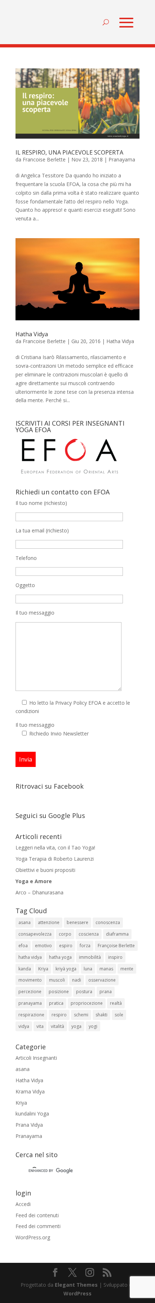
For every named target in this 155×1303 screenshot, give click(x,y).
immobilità (90, 957)
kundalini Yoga (32, 1113)
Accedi (23, 1204)
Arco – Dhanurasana (39, 892)
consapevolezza (35, 934)
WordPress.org (32, 1237)
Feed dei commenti (38, 1226)
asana (24, 922)
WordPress (77, 1293)
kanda (24, 969)
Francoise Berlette (44, 159)
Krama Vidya (30, 1091)
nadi (76, 980)
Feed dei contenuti (37, 1215)
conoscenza (108, 922)
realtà (116, 1003)
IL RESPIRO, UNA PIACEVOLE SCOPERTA (69, 152)
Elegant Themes (76, 1284)
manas (106, 969)
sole (119, 1015)
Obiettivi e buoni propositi (45, 869)
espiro (65, 946)
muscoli (57, 980)
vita (40, 1026)
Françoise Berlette (116, 946)
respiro (59, 1015)
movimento (30, 980)
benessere (77, 922)
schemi (81, 1015)
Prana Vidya (29, 1124)
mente (126, 969)
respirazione (31, 1015)
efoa (23, 946)
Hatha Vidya (31, 334)
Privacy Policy (71, 702)
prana (105, 991)
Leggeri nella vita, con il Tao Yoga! (55, 847)
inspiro (115, 957)
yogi (93, 1026)
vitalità (57, 1026)
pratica (56, 1003)
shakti (101, 1015)
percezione (29, 991)
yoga (76, 1026)
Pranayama (121, 159)
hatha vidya (30, 957)
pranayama (30, 1003)
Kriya (43, 969)
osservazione (102, 980)
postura (84, 991)
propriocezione (87, 1003)
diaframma (117, 934)
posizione (59, 991)
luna (88, 969)
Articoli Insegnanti (36, 1057)
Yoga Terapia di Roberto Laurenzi (54, 858)
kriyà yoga (66, 969)
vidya (23, 1026)
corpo (65, 934)
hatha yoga (60, 957)
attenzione (48, 922)
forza (85, 946)
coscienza (89, 934)
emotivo (43, 946)
